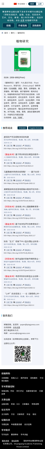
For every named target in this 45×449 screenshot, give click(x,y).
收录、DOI (15, 404)
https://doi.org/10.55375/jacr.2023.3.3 (20, 305)
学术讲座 (24, 434)
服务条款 (5, 440)
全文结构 (5, 414)
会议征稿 (27, 424)
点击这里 (16, 327)
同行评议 (20, 391)
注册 (40, 4)
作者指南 (22, 25)
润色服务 (36, 25)
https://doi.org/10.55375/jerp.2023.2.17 (21, 235)
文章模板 (5, 378)
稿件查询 (24, 378)
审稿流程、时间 (7, 391)
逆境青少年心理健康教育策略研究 (24, 206)
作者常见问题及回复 (15, 114)
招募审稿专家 (31, 391)
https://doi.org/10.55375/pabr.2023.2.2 (21, 183)
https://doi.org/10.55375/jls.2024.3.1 (20, 148)
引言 (13, 414)
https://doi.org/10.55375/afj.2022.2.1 (20, 253)
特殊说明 (35, 404)
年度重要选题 (16, 424)
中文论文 (22, 128)
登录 (32, 4)
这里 (22, 20)
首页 (6, 33)
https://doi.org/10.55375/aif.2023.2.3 (20, 166)
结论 (34, 414)
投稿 (8, 25)
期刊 (13, 33)
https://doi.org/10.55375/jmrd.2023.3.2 (21, 288)
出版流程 (5, 404)
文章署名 (25, 404)
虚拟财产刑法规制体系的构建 (16, 136)
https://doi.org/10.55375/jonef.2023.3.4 (21, 270)
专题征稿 (5, 424)
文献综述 (20, 414)
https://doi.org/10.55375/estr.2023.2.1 (20, 200)
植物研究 (21, 33)
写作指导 (5, 434)
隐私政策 (15, 440)
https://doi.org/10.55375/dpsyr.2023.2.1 (21, 218)
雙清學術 (14, 434)
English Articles (36, 128)
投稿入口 (14, 378)
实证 (28, 414)
